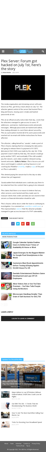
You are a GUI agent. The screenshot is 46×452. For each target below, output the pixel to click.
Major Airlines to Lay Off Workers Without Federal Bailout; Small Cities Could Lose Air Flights (26, 394)
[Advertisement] (23, 24)
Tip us (28, 446)
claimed (19, 208)
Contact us (26, 443)
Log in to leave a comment (23, 318)
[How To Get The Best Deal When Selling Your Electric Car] (5, 415)
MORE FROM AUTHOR (9, 237)
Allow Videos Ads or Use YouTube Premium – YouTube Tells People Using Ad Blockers (27, 286)
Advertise (18, 443)
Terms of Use (20, 446)
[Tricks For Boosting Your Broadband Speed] (5, 424)
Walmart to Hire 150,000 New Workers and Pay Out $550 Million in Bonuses (22, 382)
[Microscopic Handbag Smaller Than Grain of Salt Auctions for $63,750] (6, 296)
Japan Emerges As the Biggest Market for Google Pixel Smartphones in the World (29, 255)
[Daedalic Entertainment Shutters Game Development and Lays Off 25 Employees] (6, 276)
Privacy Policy (36, 443)
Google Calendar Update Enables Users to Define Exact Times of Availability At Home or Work (26, 244)
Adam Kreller (7, 72)
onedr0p (21, 166)
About (6, 443)
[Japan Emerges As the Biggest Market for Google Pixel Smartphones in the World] (6, 255)
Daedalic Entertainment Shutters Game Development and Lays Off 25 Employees (29, 275)
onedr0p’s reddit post (32, 206)
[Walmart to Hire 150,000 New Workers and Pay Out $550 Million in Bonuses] (23, 376)
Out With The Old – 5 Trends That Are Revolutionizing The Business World (25, 405)
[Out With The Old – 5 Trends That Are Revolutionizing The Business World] (5, 406)
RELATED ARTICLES (9, 234)
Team (12, 443)
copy (33, 166)
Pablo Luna (6, 386)
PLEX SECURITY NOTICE (16, 218)
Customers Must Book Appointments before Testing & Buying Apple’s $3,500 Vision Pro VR (28, 265)
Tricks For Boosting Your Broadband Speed (27, 422)
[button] (43, 51)
